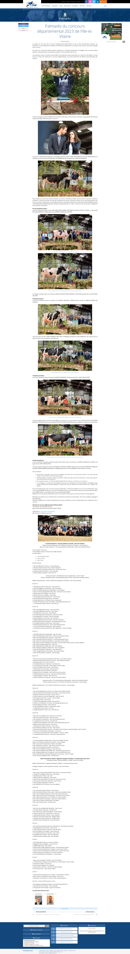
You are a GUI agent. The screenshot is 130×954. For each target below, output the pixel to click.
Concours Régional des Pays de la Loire (64, 938)
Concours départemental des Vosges (64, 932)
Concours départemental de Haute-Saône (65, 935)
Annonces (82, 6)
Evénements (73, 1)
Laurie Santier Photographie (47, 511)
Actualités (63, 1)
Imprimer (23, 30)
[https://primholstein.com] (23, 9)
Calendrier (78, 1)
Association (55, 6)
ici (51, 513)
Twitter (23, 26)
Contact (82, 1)
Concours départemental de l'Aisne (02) (65, 942)
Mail (23, 28)
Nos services (67, 6)
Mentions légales (64, 950)
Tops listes (68, 1)
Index (61, 6)
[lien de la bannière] (111, 39)
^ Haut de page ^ (65, 908)
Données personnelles (71, 950)
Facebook (23, 23)
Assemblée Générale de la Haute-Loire (64, 928)
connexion (104, 1)
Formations (75, 6)
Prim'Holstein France (28, 950)
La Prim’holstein (46, 6)
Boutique (89, 6)
